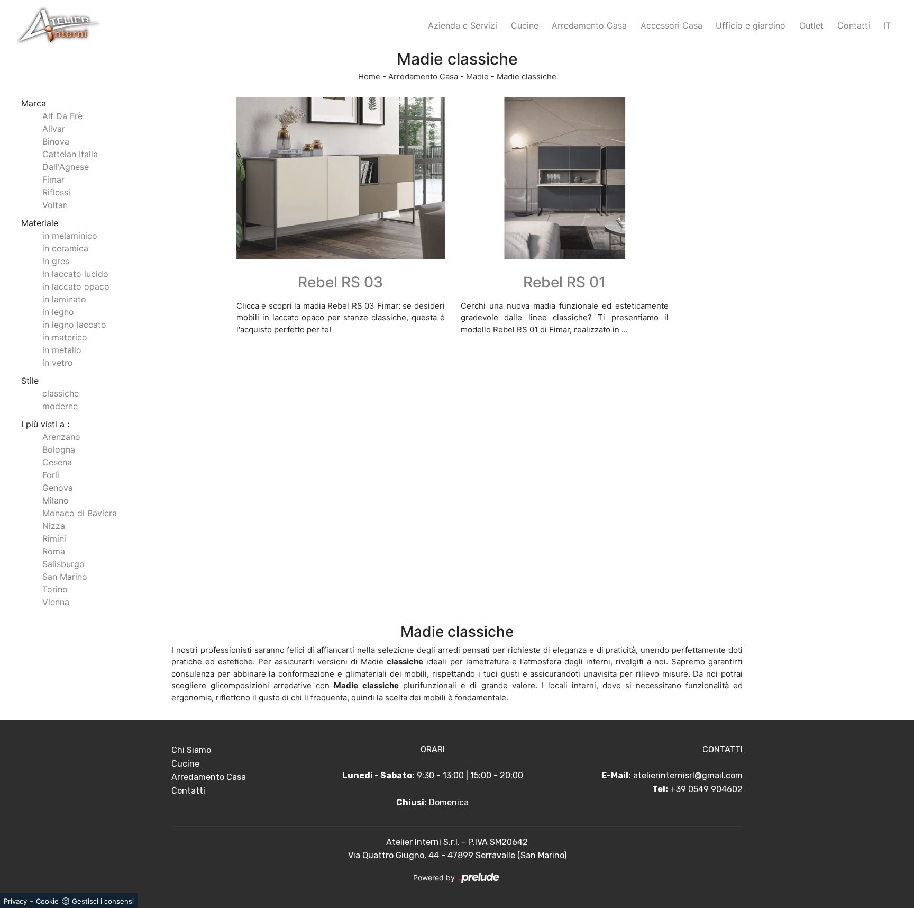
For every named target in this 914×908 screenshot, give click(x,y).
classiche (60, 393)
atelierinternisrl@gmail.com (688, 775)
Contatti (853, 25)
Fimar (53, 179)
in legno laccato (74, 324)
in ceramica (65, 248)
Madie (477, 76)
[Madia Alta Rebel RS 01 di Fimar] (565, 178)
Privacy (15, 901)
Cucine (524, 25)
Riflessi (56, 192)
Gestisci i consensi (103, 901)
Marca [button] (33, 103)
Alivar (53, 128)
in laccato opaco (75, 286)
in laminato (64, 299)
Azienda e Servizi (462, 25)
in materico (64, 337)
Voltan (55, 205)
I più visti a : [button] (45, 424)
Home (369, 76)
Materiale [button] (39, 223)
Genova (57, 487)
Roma (53, 551)
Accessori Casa (671, 25)
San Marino (64, 576)
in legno (58, 312)
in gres (55, 261)
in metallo (61, 350)
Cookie (47, 901)
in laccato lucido (75, 273)
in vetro (57, 362)
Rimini (54, 538)
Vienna (55, 602)
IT (887, 25)
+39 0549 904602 (706, 789)
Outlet (811, 25)
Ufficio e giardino (750, 25)
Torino (55, 589)
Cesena (57, 462)
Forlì (50, 475)
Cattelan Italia (70, 154)
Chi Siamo (191, 750)
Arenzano (61, 436)
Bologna (58, 449)
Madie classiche (526, 76)
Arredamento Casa (589, 25)
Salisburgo (63, 564)
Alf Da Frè (62, 116)
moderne (60, 406)
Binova (55, 141)
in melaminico (69, 235)
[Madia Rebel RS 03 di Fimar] (340, 178)
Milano (55, 500)
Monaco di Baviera (79, 513)
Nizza (53, 525)
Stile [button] (30, 380)
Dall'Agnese (65, 166)
